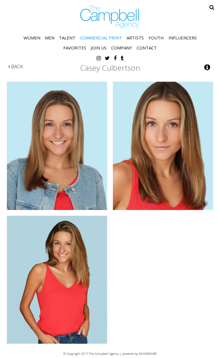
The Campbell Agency (110, 17)
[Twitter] (107, 58)
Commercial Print (101, 38)
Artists (135, 38)
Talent (67, 38)
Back (16, 66)
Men (49, 38)
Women (31, 38)
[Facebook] (115, 58)
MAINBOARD (148, 353)
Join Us (99, 48)
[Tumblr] (122, 58)
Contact (147, 48)
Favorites (74, 48)
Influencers (182, 38)
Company (121, 48)
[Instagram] (99, 58)
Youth (156, 38)
